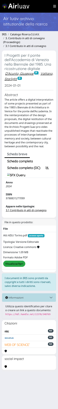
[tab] (47, 167)
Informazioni (15, 297)
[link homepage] (17, 6)
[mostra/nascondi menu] (54, 6)
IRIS (4, 34)
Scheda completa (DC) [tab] (23, 168)
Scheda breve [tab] (17, 154)
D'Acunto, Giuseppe (19, 73)
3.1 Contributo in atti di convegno (25, 46)
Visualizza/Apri (14, 263)
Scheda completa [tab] (20, 161)
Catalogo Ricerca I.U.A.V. (24, 34)
